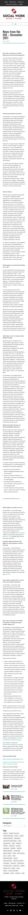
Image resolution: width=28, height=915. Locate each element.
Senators (15, 744)
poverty (9, 855)
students (22, 865)
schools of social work (18, 860)
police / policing (20, 853)
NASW (20, 4)
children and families (8, 838)
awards (16, 835)
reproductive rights (7, 858)
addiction (5, 833)
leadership (13, 848)
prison (14, 855)
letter (12, 91)
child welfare (17, 838)
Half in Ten (8, 536)
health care (18, 843)
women (12, 873)
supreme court (6, 868)
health (13, 843)
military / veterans (7, 853)
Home (6, 2)
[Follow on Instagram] (11, 910)
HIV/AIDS (5, 845)
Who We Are (12, 2)
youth (23, 873)
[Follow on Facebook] (8, 910)
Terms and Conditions (11, 4)
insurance (18, 845)
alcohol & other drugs (8, 835)
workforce (17, 873)
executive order (6, 843)
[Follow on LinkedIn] (14, 910)
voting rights (6, 873)
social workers (20, 863)
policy (4, 855)
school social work (7, 860)
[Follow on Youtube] (20, 910)
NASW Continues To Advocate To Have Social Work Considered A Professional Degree (17, 797)
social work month (7, 865)
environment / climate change (10, 840)
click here (7, 574)
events (19, 840)
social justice (6, 863)
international (6, 848)
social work (13, 863)
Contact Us (20, 2)
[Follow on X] (17, 910)
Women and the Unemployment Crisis (13, 759)
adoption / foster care (14, 833)
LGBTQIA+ (19, 848)
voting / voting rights (13, 870)
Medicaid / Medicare (7, 850)
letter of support (20, 533)
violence (5, 870)
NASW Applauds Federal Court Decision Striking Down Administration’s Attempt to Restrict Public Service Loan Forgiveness (18, 811)
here (14, 370)
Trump (17, 868)
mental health (17, 850)
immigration (12, 845)
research (15, 858)
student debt (16, 865)
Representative (7, 744)
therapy (13, 868)
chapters (21, 835)
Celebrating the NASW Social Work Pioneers (16, 786)
